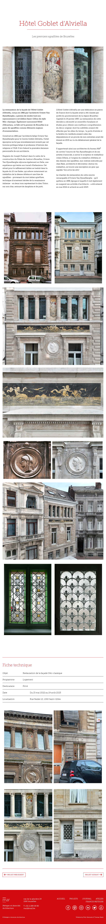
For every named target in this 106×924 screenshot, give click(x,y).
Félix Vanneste (88, 917)
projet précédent (15, 875)
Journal (86, 899)
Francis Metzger (94, 902)
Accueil (61, 899)
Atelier (99, 899)
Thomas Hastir (98, 917)
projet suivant (92, 875)
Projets (73, 899)
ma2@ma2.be (29, 908)
